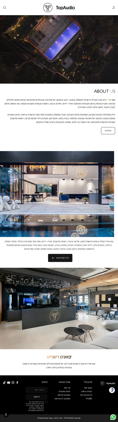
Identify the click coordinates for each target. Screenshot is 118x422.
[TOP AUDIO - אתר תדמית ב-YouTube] (8, 382)
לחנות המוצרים (64, 392)
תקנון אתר (88, 388)
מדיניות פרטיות (86, 395)
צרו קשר (67, 388)
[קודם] (113, 231)
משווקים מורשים (64, 395)
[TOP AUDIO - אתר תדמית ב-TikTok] (4, 382)
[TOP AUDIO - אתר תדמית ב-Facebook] (17, 382)
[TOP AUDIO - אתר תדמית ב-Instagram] (13, 382)
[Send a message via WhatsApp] (113, 417)
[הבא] (5, 231)
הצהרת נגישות (86, 392)
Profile (89, 399)
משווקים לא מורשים (62, 399)
